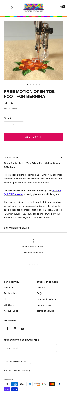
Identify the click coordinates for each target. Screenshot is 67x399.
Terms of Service (45, 310)
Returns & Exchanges (48, 299)
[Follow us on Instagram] (15, 328)
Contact (41, 287)
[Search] (11, 7)
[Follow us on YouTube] (22, 328)
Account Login (11, 310)
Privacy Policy (44, 305)
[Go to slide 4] (36, 84)
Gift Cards (9, 305)
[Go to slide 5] (39, 84)
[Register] (52, 348)
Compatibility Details (16, 228)
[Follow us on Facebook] (7, 328)
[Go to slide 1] (27, 84)
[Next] (61, 84)
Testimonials (10, 293)
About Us (8, 287)
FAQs (39, 293)
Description (11, 157)
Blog (6, 299)
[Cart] (61, 7)
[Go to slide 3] (33, 84)
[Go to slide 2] (30, 84)
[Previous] (5, 84)
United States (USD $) (16, 361)
